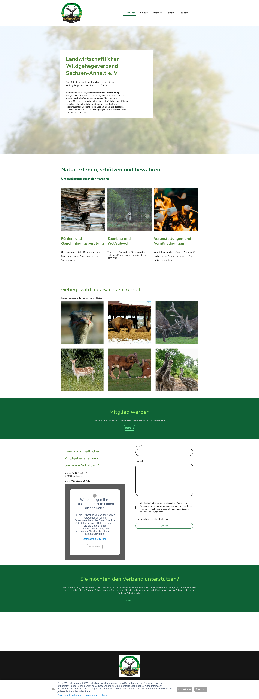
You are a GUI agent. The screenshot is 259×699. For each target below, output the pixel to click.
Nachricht (139, 460)
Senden (164, 525)
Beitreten (129, 427)
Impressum (91, 695)
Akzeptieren (94, 546)
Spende (129, 600)
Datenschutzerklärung (94, 539)
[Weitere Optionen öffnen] (194, 13)
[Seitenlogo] (71, 12)
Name (138, 446)
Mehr (105, 695)
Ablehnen (201, 689)
